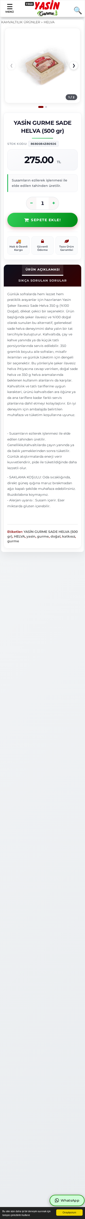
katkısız (68, 536)
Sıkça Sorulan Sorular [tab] (42, 280)
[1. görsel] (40, 107)
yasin (30, 536)
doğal (55, 536)
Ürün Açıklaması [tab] (43, 269)
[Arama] (76, 10)
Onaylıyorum (69, 1212)
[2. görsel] (46, 107)
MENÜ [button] (9, 11)
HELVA (49, 22)
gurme (43, 536)
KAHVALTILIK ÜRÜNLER (20, 22)
